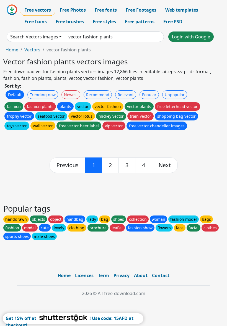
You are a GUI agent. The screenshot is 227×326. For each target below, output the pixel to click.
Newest (71, 94)
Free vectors (37, 10)
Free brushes (70, 22)
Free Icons (35, 22)
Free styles (104, 22)
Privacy (122, 275)
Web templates (181, 10)
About (141, 275)
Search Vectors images (34, 37)
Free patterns (139, 22)
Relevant (126, 94)
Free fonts (106, 10)
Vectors (32, 50)
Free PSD (172, 22)
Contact (160, 275)
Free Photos (73, 10)
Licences (84, 275)
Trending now (43, 94)
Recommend (97, 94)
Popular (149, 94)
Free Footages (141, 10)
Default (15, 94)
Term (103, 275)
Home (12, 50)
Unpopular (175, 94)
